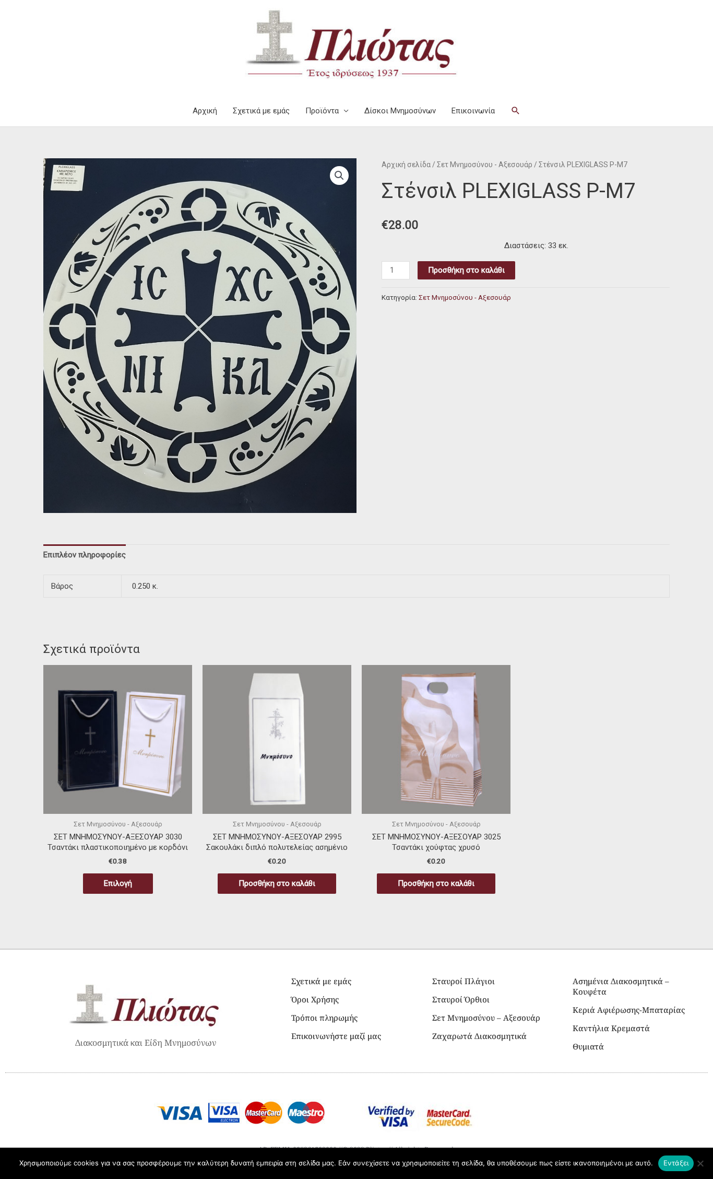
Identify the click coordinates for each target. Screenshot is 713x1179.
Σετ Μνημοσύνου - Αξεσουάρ (484, 164)
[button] (515, 111)
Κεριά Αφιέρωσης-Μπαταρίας (629, 1010)
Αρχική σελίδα (406, 164)
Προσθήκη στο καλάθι (466, 270)
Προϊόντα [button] (322, 110)
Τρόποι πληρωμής (324, 1017)
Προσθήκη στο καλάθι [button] (277, 883)
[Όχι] (700, 1163)
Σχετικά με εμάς (261, 110)
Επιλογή (118, 883)
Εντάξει (676, 1163)
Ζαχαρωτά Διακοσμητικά (479, 1036)
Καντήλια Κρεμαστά (611, 1028)
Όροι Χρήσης (315, 999)
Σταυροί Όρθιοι (461, 999)
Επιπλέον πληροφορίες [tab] (84, 554)
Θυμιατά (588, 1046)
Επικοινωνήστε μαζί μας (336, 1036)
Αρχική (205, 110)
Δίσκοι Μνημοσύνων (400, 110)
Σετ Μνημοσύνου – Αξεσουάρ (486, 1017)
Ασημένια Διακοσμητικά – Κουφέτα (621, 986)
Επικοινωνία (473, 110)
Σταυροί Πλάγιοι (463, 981)
